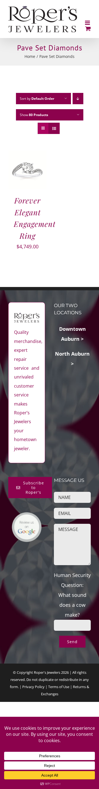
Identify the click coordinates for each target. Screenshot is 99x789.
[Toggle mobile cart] (88, 28)
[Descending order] (78, 98)
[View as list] (54, 128)
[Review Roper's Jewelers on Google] (26, 517)
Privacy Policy (33, 686)
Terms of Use (58, 686)
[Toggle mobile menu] (88, 23)
